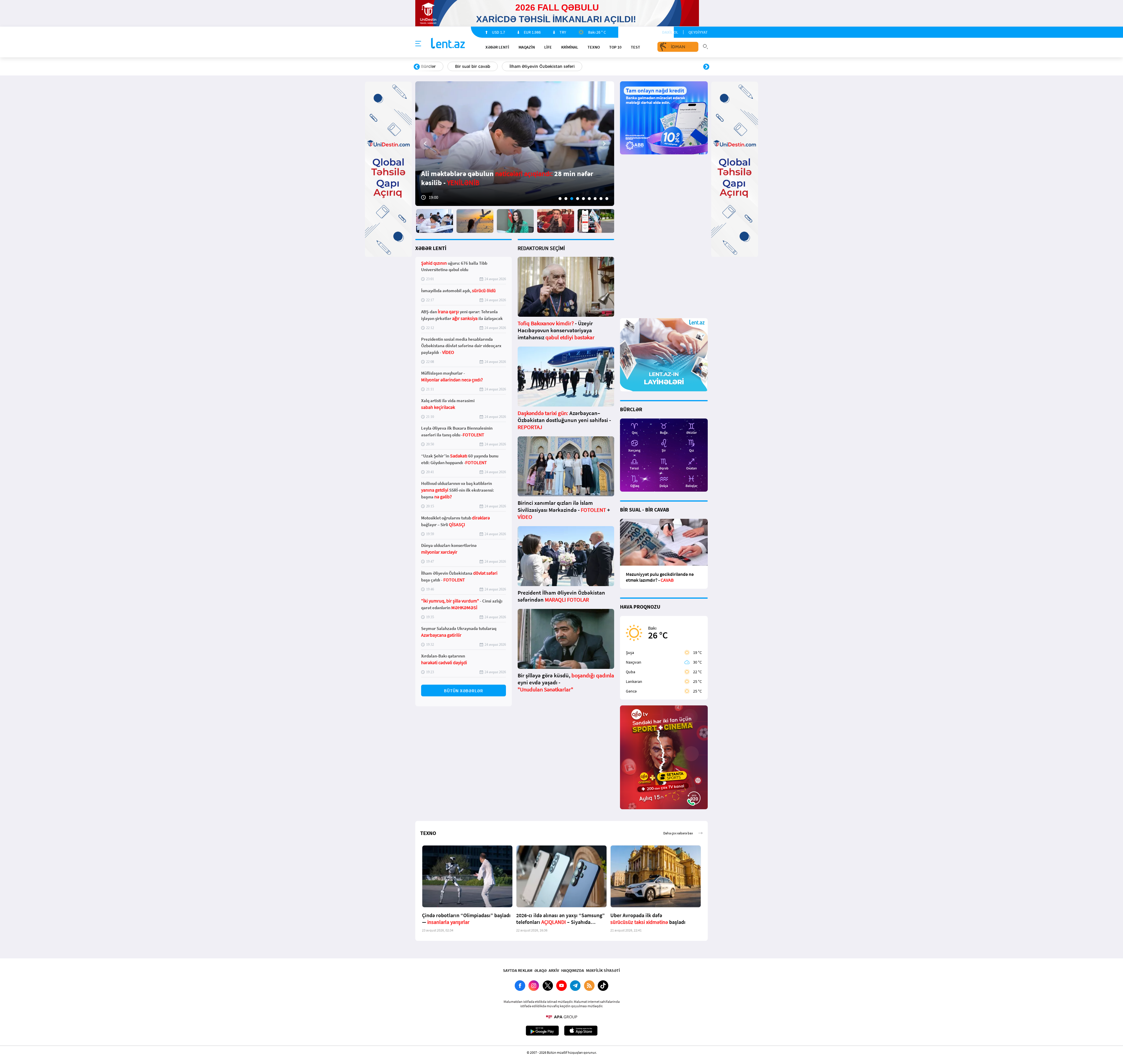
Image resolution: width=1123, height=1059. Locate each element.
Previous (416, 66)
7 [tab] (595, 198)
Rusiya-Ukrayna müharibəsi (487, 66)
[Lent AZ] (448, 44)
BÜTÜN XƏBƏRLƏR (463, 690)
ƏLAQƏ (540, 970)
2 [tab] (565, 198)
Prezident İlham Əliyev (669, 66)
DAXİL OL (670, 32)
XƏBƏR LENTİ (430, 248)
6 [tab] (589, 198)
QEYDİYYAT (698, 32)
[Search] (705, 46)
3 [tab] (571, 198)
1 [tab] (560, 198)
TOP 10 (615, 47)
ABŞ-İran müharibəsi (555, 66)
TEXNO (594, 47)
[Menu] (418, 44)
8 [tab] (601, 198)
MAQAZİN (527, 47)
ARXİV (554, 970)
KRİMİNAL (569, 47)
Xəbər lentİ (497, 47)
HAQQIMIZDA (572, 970)
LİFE (548, 47)
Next (706, 66)
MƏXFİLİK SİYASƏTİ (603, 970)
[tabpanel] (514, 143)
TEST (635, 47)
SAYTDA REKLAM (517, 970)
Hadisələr (430, 66)
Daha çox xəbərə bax (678, 833)
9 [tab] (606, 198)
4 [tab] (577, 198)
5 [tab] (583, 198)
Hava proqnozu (611, 66)
